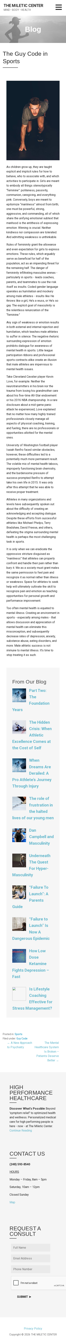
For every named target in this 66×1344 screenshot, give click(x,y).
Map (12, 1202)
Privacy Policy (33, 1328)
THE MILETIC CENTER (23, 5)
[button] (61, 9)
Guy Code (21, 1038)
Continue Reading (21, 1130)
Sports (18, 1034)
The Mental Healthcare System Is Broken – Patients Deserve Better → (46, 1051)
